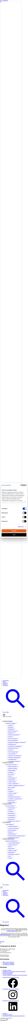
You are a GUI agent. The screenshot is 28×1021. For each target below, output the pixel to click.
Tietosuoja (5, 684)
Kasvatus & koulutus (7, 803)
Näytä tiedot (21, 526)
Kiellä (14, 534)
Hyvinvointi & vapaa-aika (8, 762)
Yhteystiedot (5, 685)
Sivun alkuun (3, 1020)
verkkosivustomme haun (12, 931)
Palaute (4, 681)
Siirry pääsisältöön (4, 0)
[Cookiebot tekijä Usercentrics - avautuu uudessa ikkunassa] (20, 485)
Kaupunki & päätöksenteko (8, 838)
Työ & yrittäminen (6, 822)
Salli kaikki (14, 530)
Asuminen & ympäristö (7, 721)
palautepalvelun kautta (5, 934)
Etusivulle (2, 941)
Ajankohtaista (6, 680)
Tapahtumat (5, 683)
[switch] (24, 513)
